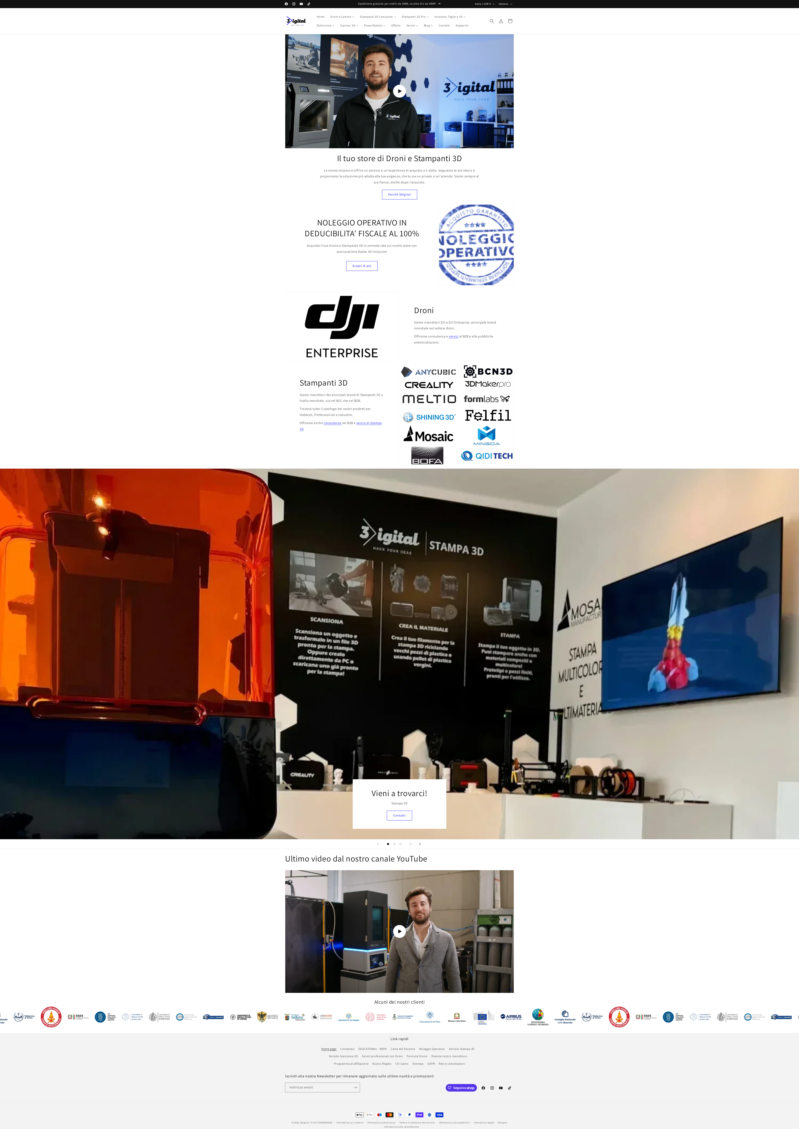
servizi (453, 336)
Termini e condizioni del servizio (417, 1122)
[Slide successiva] (410, 844)
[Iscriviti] (355, 1087)
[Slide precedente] (377, 844)
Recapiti (502, 1122)
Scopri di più (361, 266)
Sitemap (417, 1064)
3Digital (304, 1122)
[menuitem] (321, 16)
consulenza (333, 423)
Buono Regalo (381, 1064)
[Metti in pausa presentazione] (421, 844)
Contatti (342, 815)
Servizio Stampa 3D (462, 1049)
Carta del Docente (403, 1049)
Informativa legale (484, 1122)
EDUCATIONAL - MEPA (373, 1049)
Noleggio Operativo (432, 1049)
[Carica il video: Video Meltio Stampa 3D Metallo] (399, 931)
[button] (491, 21)
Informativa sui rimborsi (349, 1122)
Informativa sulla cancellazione (401, 1126)
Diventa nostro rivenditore (449, 1056)
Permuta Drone (417, 1056)
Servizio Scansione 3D (343, 1056)
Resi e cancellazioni (452, 1064)
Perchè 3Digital (399, 194)
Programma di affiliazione (351, 1064)
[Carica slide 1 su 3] (388, 844)
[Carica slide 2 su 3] (394, 844)
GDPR (431, 1064)
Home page (328, 1049)
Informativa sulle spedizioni (454, 1122)
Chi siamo (401, 1064)
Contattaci (347, 1049)
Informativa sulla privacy (381, 1122)
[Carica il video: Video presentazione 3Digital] (399, 91)
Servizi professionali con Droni (382, 1056)
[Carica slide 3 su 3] (400, 844)
